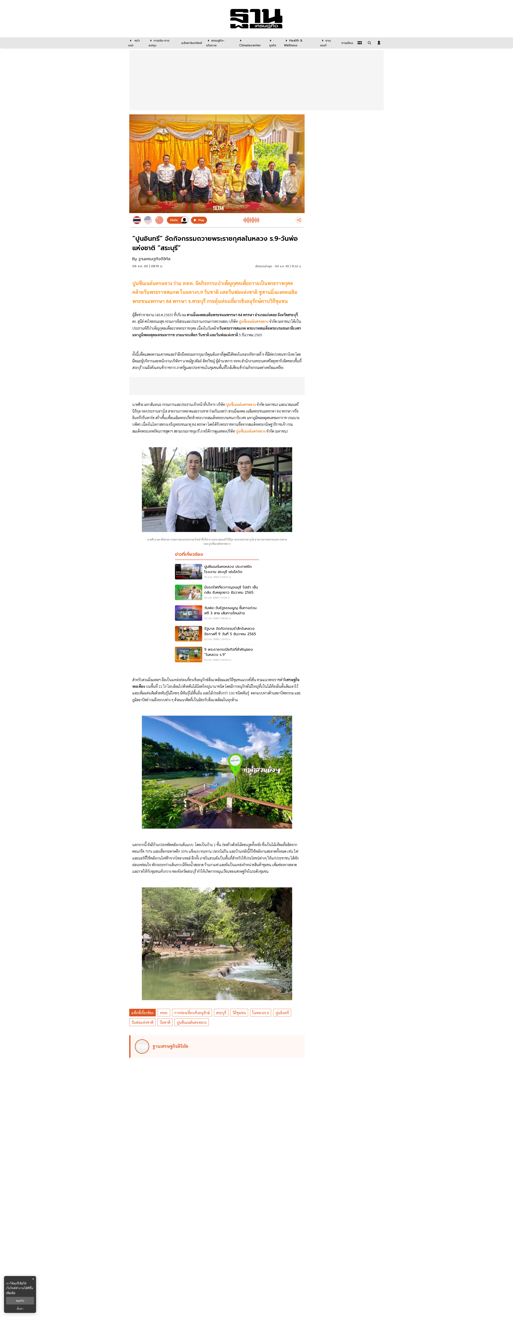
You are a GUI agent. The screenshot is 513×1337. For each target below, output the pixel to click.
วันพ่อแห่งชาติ (142, 1022)
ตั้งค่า (20, 1308)
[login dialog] (379, 43)
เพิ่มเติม (10, 1292)
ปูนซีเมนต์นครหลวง (191, 1022)
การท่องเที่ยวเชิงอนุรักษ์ (192, 1012)
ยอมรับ (20, 1300)
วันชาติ (165, 1022)
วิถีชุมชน (239, 1012)
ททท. (164, 1012)
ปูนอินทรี (282, 1012)
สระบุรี (221, 1012)
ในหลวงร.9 (260, 1012)
